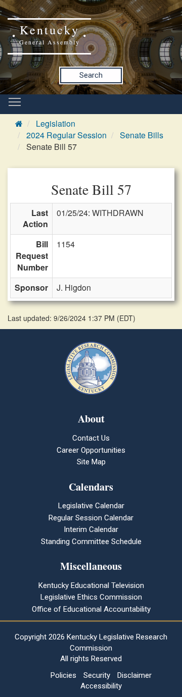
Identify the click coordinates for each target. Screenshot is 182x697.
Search (91, 75)
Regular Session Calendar (91, 517)
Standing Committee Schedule (91, 541)
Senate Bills (141, 135)
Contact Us (91, 438)
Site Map (91, 461)
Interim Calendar (91, 529)
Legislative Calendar (91, 505)
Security (96, 675)
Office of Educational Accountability (91, 609)
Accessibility (101, 685)
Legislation (55, 123)
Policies (63, 675)
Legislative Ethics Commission (91, 597)
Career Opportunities (91, 450)
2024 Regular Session (66, 135)
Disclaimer (134, 675)
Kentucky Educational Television (91, 585)
